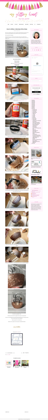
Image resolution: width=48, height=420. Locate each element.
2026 (32, 100)
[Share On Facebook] (25, 352)
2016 (32, 143)
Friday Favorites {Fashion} (36, 122)
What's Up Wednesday (36, 124)
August (34, 113)
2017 (32, 108)
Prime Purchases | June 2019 (35, 174)
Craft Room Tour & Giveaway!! (37, 120)
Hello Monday (34, 126)
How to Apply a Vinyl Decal (36, 123)
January (9, 354)
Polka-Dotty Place (34, 196)
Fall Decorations (33, 184)
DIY (7, 354)
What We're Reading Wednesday (37, 139)
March (33, 117)
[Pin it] (27, 352)
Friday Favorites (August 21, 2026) (36, 192)
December (34, 109)
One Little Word (35, 134)
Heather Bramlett (34, 73)
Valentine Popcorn (35, 125)
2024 (32, 102)
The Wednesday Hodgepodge (35, 195)
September (34, 112)
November (34, 110)
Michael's (19, 100)
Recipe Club (34, 129)
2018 (32, 107)
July (33, 114)
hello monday (34, 131)
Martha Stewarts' (16, 63)
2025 (32, 101)
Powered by (34, 94)
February (34, 118)
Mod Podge (16, 118)
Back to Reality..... (35, 140)
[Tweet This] (23, 352)
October (34, 111)
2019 (32, 106)
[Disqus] (16, 380)
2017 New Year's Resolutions (36, 135)
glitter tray (19, 172)
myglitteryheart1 (38, 73)
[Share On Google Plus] (26, 352)
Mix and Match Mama (35, 190)
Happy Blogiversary (35, 130)
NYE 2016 (34, 138)
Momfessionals (34, 193)
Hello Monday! (34, 121)
